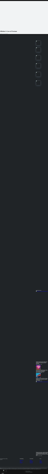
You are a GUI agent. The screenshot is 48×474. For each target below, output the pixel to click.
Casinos (41, 461)
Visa (20, 461)
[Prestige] (38, 45)
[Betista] (38, 67)
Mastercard (21, 460)
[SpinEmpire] (38, 51)
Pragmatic (31, 462)
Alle (40, 460)
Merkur (31, 460)
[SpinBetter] (38, 59)
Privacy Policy (28, 471)
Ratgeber (41, 462)
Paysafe (21, 462)
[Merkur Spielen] (4, 471)
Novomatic (31, 461)
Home (3, 473)
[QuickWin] (38, 76)
